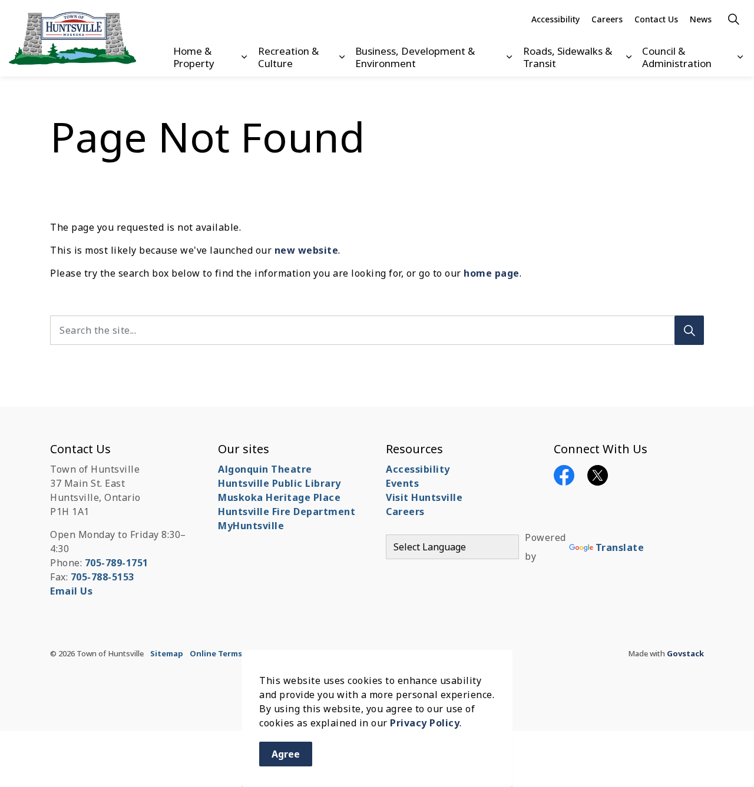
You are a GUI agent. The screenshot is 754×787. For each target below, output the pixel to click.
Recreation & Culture (288, 56)
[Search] (689, 330)
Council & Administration (677, 56)
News (701, 19)
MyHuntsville (251, 525)
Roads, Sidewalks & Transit (567, 56)
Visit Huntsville (424, 497)
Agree (286, 754)
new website (307, 250)
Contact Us (656, 19)
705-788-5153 (102, 576)
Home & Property (193, 56)
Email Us (71, 591)
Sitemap (166, 653)
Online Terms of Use (230, 653)
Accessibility (555, 19)
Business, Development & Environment (415, 56)
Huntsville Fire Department (286, 511)
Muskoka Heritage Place (279, 497)
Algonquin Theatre (265, 469)
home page (492, 273)
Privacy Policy (424, 722)
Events (402, 483)
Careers (607, 19)
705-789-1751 (116, 562)
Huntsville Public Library (279, 483)
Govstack (685, 653)
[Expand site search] (733, 19)
